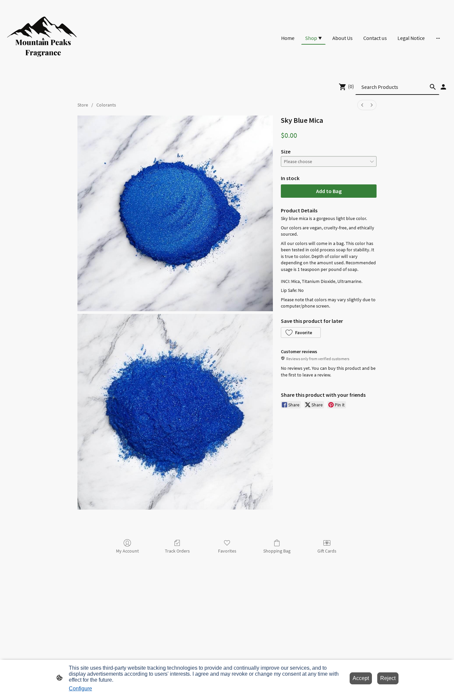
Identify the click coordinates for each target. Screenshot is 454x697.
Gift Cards (326, 551)
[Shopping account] (443, 87)
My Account (127, 551)
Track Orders (177, 551)
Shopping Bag (276, 551)
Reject (388, 678)
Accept (361, 678)
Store (82, 105)
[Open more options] (438, 38)
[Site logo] (42, 38)
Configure (80, 688)
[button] (301, 332)
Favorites (227, 551)
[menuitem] (362, 105)
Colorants (106, 105)
